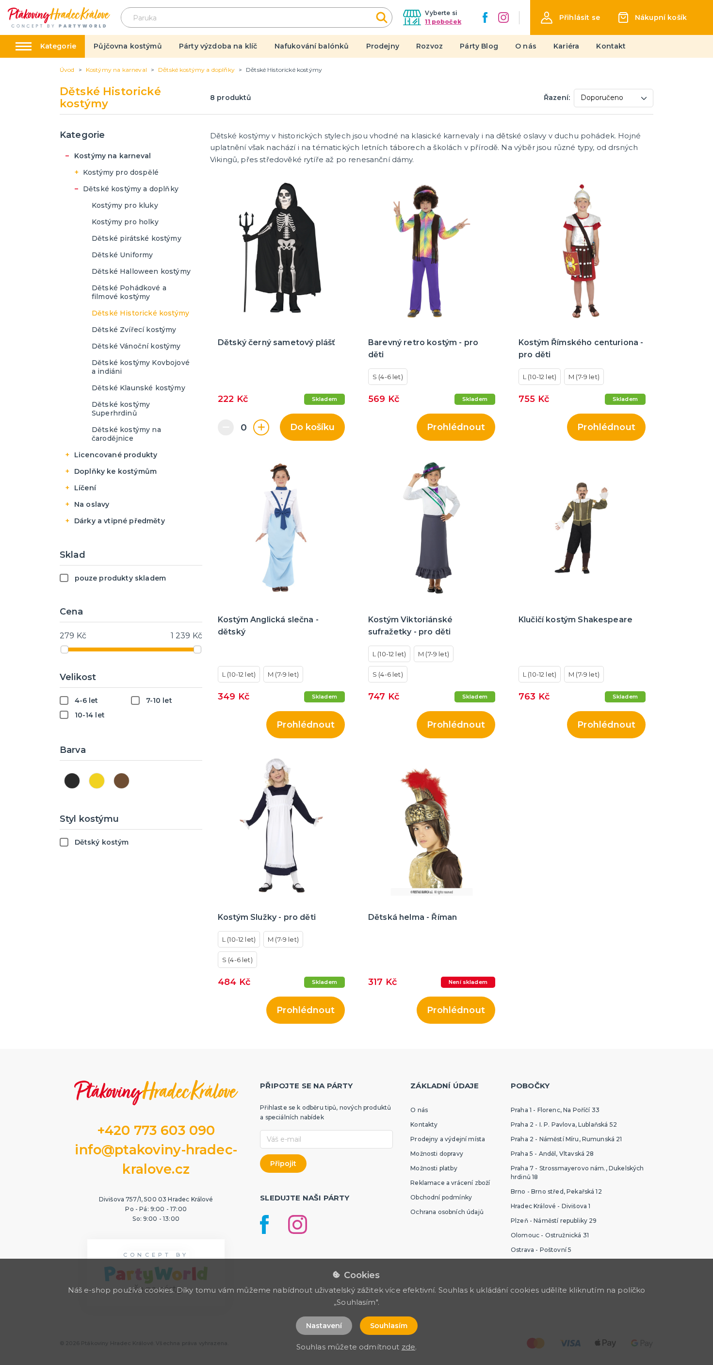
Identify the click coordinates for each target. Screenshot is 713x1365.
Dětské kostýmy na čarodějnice (126, 434)
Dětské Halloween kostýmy (141, 271)
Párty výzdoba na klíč (218, 46)
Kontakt (611, 46)
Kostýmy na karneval (112, 155)
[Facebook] (485, 17)
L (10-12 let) (539, 377)
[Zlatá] (97, 781)
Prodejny (382, 46)
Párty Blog (479, 46)
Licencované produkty (115, 454)
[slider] (64, 649)
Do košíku (312, 427)
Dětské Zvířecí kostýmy (134, 329)
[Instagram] (503, 17)
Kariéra (566, 46)
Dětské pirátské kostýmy (136, 238)
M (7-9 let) (584, 377)
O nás (525, 46)
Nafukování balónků (312, 46)
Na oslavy (91, 504)
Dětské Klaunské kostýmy (138, 387)
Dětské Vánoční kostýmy (136, 346)
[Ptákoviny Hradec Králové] (59, 17)
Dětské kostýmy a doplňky (130, 188)
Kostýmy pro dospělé (121, 172)
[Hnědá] (121, 781)
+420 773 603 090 (156, 1130)
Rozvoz (429, 46)
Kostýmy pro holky (125, 221)
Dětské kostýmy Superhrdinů (121, 408)
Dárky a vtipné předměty (119, 520)
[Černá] (72, 781)
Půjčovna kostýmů (128, 46)
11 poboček (443, 21)
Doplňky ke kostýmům (115, 471)
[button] (570, 17)
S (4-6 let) (388, 377)
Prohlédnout (456, 427)
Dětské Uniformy (122, 254)
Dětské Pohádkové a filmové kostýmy (129, 292)
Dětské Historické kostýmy (140, 313)
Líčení (85, 487)
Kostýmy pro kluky (125, 205)
